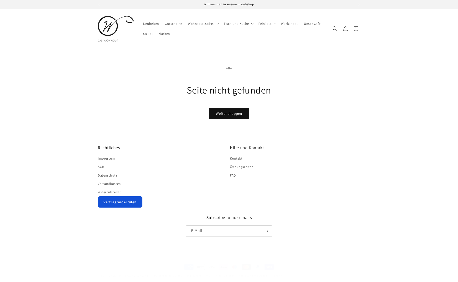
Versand (277, 275)
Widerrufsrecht (109, 192)
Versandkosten (109, 184)
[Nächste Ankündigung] (358, 4)
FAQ (233, 175)
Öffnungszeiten (241, 167)
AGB (101, 167)
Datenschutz (107, 175)
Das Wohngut (116, 275)
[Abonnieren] (266, 230)
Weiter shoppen (229, 113)
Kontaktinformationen (253, 275)
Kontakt (236, 158)
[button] (203, 24)
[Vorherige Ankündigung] (99, 4)
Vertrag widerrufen (120, 202)
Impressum (106, 158)
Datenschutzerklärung (168, 275)
